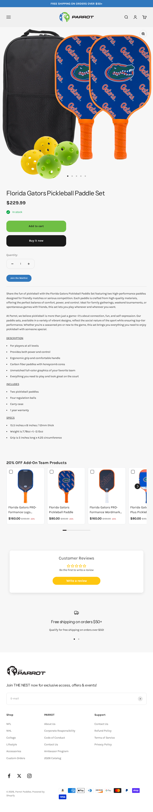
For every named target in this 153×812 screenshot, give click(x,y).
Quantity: (12, 255)
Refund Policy (103, 730)
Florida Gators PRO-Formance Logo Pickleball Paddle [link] (22, 510)
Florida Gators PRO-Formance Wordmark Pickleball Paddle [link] (105, 510)
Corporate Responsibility (59, 730)
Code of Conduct (54, 737)
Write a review (76, 581)
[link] (25, 486)
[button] (137, 486)
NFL (8, 724)
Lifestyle (11, 744)
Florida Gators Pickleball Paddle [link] (61, 509)
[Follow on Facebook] (9, 776)
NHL (9, 730)
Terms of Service (104, 737)
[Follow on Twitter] (19, 776)
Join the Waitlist (18, 278)
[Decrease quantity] (12, 264)
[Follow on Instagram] (29, 776)
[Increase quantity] (28, 264)
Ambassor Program (56, 751)
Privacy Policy (103, 744)
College (11, 737)
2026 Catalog (52, 758)
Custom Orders (15, 758)
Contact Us (51, 744)
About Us (49, 724)
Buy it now (36, 240)
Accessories (13, 751)
